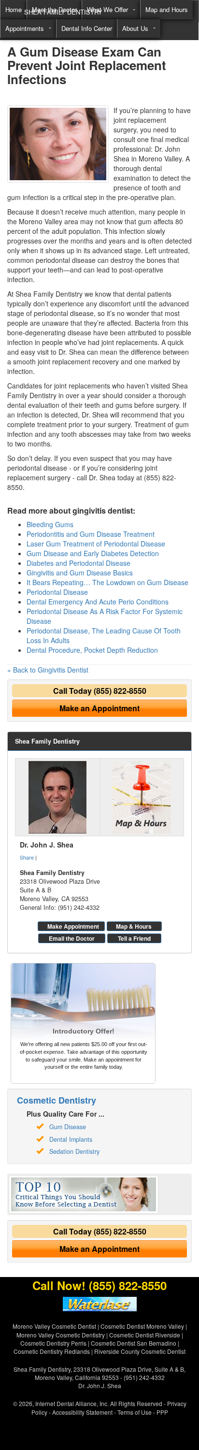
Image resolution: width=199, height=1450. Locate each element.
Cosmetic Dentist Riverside (144, 1335)
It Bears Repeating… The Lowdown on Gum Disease (107, 582)
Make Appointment (73, 926)
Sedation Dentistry (74, 1151)
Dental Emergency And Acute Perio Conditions (98, 601)
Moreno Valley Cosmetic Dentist (54, 1326)
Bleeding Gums (50, 524)
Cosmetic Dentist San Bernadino (133, 1343)
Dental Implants (70, 1139)
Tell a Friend (134, 938)
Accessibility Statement (82, 1412)
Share (27, 857)
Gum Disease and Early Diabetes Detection (93, 553)
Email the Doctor (72, 938)
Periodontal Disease (57, 592)
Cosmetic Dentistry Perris (53, 1343)
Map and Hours (166, 9)
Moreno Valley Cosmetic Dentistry (60, 1335)
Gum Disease (67, 1126)
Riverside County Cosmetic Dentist (139, 1351)
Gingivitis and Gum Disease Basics (80, 572)
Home (13, 9)
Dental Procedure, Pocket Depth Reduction (92, 650)
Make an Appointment (99, 708)
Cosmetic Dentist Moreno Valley (142, 1326)
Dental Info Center (86, 28)
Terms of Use (134, 1412)
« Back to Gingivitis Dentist (47, 670)
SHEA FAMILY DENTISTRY (63, 11)
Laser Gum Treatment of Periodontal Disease (96, 543)
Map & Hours (134, 926)
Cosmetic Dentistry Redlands (52, 1351)
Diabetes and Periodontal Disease (78, 563)
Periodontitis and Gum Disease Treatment (91, 534)
